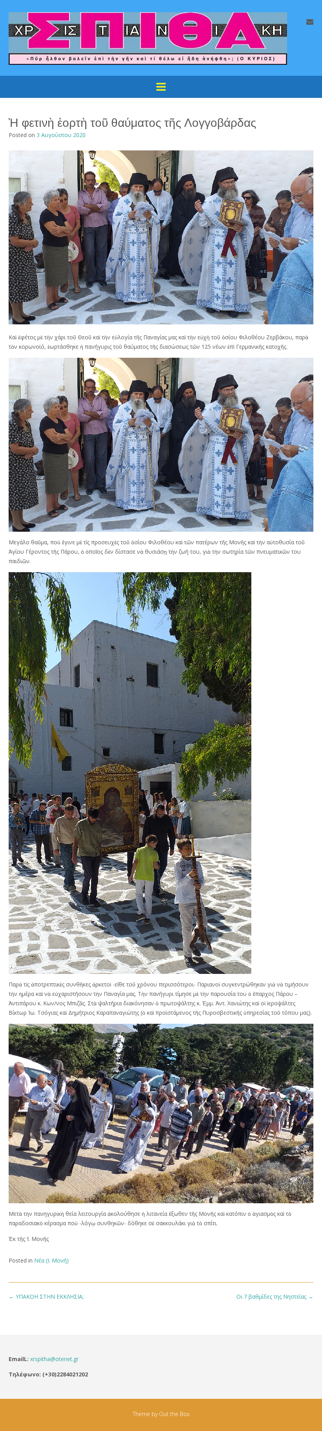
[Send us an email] (309, 21)
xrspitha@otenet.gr (54, 1359)
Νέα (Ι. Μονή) (51, 1260)
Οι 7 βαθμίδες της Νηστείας (274, 1296)
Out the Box (174, 1414)
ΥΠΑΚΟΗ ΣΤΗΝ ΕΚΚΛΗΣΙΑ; (46, 1296)
